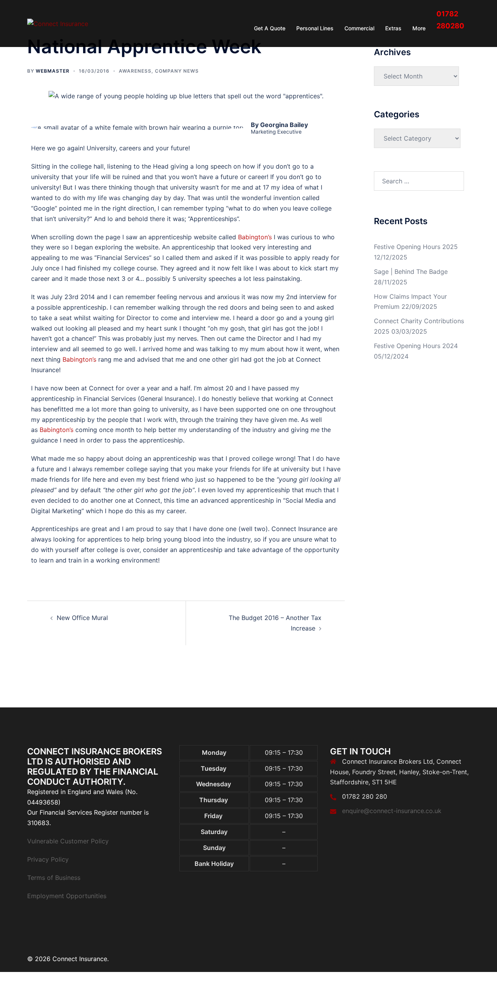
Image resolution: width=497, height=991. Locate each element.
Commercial (359, 28)
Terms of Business (53, 877)
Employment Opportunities (66, 896)
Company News (177, 71)
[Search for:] (419, 181)
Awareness (135, 71)
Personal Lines (315, 28)
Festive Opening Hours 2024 (416, 346)
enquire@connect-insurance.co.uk (391, 811)
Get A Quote (269, 28)
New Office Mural (82, 618)
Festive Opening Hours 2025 (416, 247)
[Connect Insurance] (57, 23)
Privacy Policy (48, 859)
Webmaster (53, 71)
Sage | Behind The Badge (411, 271)
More (419, 28)
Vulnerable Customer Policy (68, 841)
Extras (393, 28)
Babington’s (255, 237)
